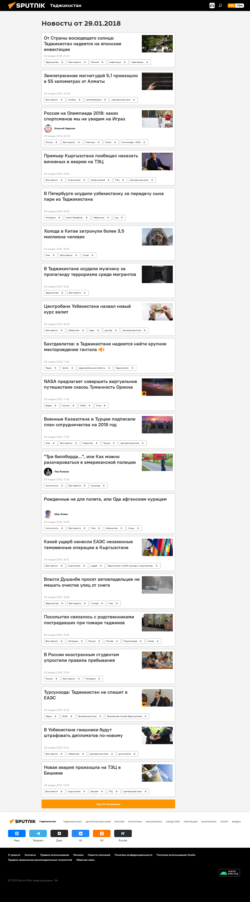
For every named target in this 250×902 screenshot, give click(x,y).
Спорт (108, 142)
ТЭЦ (117, 180)
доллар (108, 330)
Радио (49, 367)
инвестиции (115, 62)
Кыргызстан (74, 180)
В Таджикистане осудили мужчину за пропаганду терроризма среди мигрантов (90, 271)
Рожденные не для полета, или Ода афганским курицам (105, 499)
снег (111, 603)
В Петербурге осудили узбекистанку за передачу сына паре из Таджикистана (104, 196)
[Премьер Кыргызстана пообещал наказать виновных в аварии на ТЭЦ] (157, 161)
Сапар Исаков (98, 180)
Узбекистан (99, 217)
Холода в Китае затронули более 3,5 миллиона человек (84, 234)
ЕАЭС (65, 716)
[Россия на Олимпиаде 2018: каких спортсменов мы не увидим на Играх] (157, 119)
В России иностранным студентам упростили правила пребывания (81, 657)
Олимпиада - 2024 (131, 142)
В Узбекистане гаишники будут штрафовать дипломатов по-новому (83, 732)
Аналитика (209, 821)
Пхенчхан (90, 142)
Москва (109, 641)
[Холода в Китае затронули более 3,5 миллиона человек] (157, 236)
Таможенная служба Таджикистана (124, 716)
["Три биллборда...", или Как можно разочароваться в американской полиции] (157, 462)
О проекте (14, 855)
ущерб (94, 565)
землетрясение (93, 99)
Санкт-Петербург (74, 217)
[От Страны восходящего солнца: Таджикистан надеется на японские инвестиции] (157, 43)
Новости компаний (99, 855)
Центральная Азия (121, 99)
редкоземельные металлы (92, 367)
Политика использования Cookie (176, 855)
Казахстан (88, 443)
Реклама (78, 855)
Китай (86, 255)
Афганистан (112, 528)
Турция (106, 443)
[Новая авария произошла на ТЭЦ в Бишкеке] (157, 773)
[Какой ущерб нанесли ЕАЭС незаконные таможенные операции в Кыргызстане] (157, 547)
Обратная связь (85, 859)
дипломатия (125, 753)
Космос (66, 405)
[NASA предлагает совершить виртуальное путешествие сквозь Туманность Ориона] (157, 387)
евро (92, 330)
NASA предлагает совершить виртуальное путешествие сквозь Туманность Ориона (90, 384)
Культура (95, 485)
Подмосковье (130, 641)
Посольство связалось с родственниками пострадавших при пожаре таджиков (89, 619)
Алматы (72, 99)
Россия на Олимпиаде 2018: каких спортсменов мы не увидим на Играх (84, 116)
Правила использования (54, 855)
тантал (65, 367)
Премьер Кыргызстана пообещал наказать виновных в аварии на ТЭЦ (91, 158)
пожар (150, 641)
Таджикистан (52, 62)
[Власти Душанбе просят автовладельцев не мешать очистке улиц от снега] (157, 585)
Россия (49, 142)
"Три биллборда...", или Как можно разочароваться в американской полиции (90, 459)
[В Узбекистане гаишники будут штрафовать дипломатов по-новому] (157, 735)
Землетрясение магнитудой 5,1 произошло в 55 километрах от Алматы (91, 78)
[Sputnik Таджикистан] (28, 10)
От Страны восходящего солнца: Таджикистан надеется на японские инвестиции (82, 43)
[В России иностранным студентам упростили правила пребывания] (157, 660)
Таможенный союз (87, 716)
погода (94, 603)
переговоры (137, 62)
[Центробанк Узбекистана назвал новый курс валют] (157, 312)
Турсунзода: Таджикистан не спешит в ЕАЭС (86, 695)
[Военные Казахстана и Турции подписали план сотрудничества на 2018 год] (157, 424)
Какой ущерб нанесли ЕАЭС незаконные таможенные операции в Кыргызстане (88, 544)
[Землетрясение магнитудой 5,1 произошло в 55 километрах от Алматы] (157, 81)
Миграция (51, 217)
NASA (83, 405)
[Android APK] (229, 873)
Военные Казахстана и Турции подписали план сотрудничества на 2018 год (89, 422)
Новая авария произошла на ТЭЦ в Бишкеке (82, 770)
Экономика (154, 821)
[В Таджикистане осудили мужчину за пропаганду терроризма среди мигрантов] (157, 274)
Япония (95, 62)
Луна (98, 405)
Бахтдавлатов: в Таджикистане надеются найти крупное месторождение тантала (105, 346)
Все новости (75, 62)
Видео (49, 405)
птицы (131, 528)
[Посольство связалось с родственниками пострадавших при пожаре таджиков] (157, 622)
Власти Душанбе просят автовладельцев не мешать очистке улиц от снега (92, 582)
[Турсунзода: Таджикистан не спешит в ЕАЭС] (157, 698)
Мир (48, 255)
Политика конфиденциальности (133, 855)
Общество (173, 821)
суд (116, 217)
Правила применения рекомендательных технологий (40, 859)
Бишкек (94, 791)
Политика (135, 821)
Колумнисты (52, 485)
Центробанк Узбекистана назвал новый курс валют (87, 309)
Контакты (30, 855)
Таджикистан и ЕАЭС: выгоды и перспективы (130, 565)
